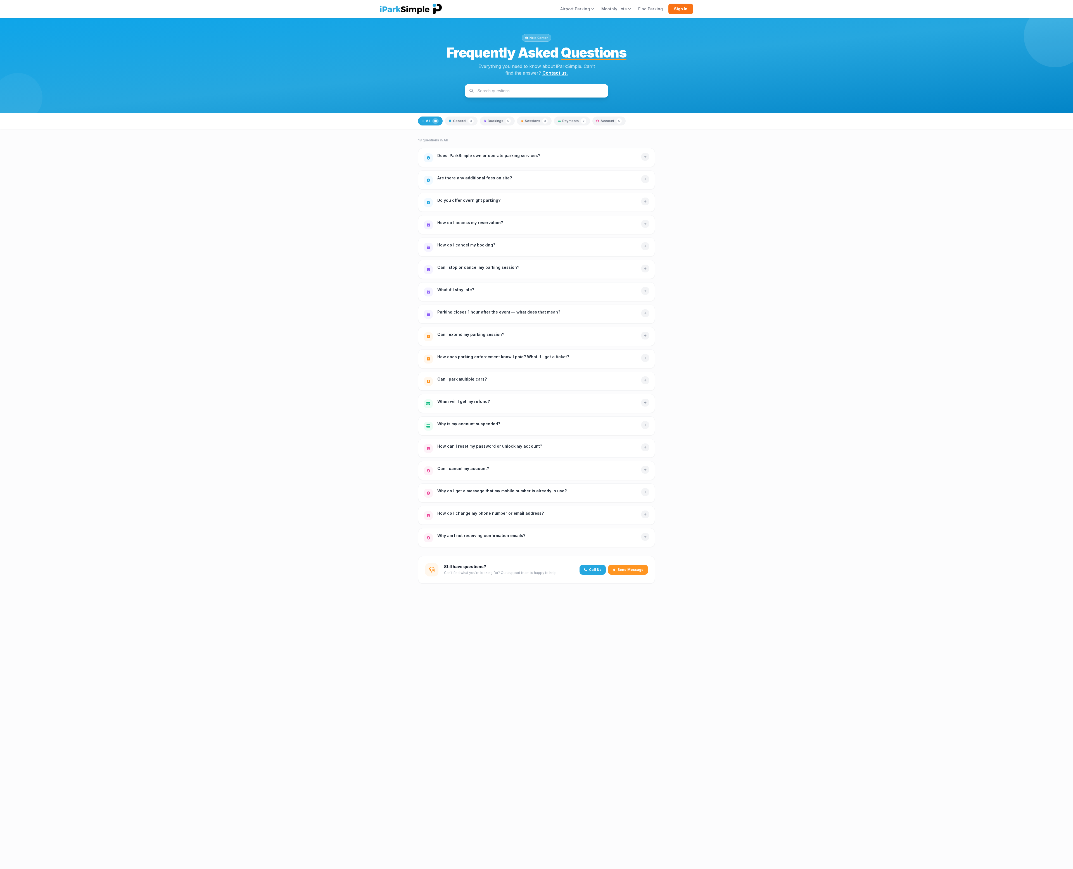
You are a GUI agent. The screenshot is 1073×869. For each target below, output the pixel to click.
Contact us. (555, 73)
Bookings (498, 121)
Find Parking (650, 8)
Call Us (595, 570)
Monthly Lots (614, 8)
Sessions (535, 121)
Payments (573, 121)
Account (610, 121)
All (431, 121)
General (462, 121)
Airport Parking (575, 8)
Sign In (680, 8)
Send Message (631, 570)
